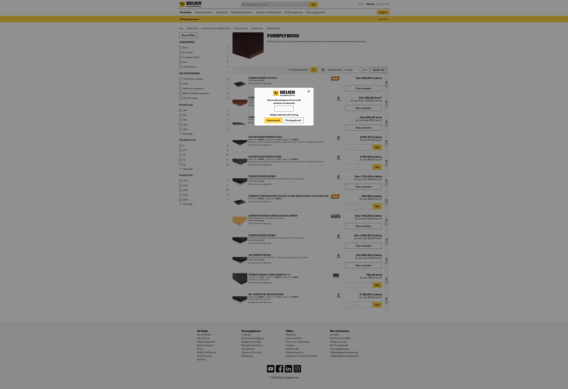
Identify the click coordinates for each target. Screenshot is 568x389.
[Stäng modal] (308, 91)
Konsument (273, 120)
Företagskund (293, 120)
